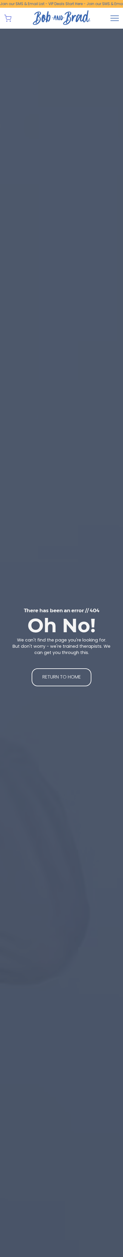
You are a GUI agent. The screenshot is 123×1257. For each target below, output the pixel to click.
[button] (7, 18)
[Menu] (114, 18)
